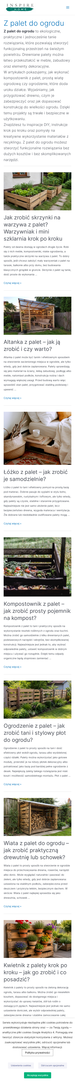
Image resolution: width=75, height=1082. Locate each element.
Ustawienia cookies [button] (21, 1065)
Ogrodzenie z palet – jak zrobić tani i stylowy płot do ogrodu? (35, 732)
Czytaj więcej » (12, 283)
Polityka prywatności (37, 1052)
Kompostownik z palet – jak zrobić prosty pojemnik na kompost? (37, 611)
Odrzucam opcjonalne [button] (52, 1065)
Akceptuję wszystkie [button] (37, 1075)
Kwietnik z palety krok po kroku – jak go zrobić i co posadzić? (35, 972)
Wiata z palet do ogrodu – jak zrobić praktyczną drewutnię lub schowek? (36, 850)
